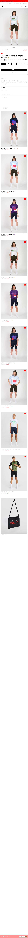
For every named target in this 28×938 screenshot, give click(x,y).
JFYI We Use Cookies (5, 936)
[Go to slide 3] (14, 47)
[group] (14, 27)
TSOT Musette (4, 534)
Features (3, 87)
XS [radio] (8, 63)
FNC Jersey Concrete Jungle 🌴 (8, 277)
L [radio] (24, 63)
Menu (22, 6)
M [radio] (19, 63)
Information (3, 78)
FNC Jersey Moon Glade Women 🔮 (8, 234)
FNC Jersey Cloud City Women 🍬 (8, 191)
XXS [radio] (3, 63)
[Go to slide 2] (13, 47)
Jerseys (6, 49)
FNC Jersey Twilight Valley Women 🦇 (9, 148)
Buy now (14, 73)
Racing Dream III (17, 3)
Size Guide (3, 90)
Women (2, 49)
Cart (26, 6)
